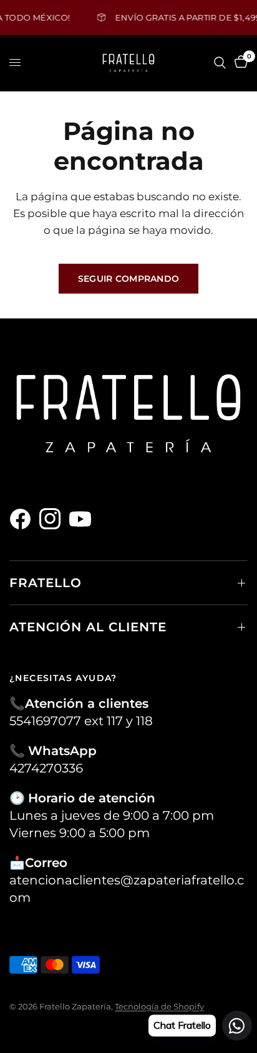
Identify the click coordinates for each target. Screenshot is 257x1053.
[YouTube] (83, 518)
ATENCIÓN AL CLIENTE (88, 626)
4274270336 (46, 768)
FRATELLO (45, 582)
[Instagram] (53, 518)
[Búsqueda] (220, 63)
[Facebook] (23, 518)
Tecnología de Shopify (159, 1006)
